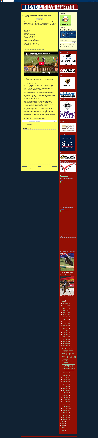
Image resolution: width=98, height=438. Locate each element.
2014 (63, 301)
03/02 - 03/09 (66, 405)
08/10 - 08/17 (66, 339)
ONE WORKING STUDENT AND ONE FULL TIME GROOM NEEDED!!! (68, 365)
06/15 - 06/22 (66, 377)
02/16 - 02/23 (66, 408)
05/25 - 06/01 (66, 383)
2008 (63, 430)
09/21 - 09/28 (66, 328)
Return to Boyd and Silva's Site (67, 46)
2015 (63, 300)
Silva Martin (62, 209)
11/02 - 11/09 (66, 318)
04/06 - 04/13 (66, 395)
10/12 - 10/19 (66, 323)
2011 (63, 425)
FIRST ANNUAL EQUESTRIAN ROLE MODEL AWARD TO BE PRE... (69, 358)
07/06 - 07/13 (66, 372)
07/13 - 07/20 (66, 347)
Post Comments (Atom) (33, 169)
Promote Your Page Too (64, 205)
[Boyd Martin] (64, 203)
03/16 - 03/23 (66, 401)
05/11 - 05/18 (66, 386)
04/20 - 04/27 (66, 392)
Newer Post (24, 166)
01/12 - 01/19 (66, 417)
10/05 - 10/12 (66, 325)
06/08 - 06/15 (66, 379)
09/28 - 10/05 (66, 327)
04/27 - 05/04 (66, 390)
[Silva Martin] (64, 232)
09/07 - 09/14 (66, 332)
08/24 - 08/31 (66, 336)
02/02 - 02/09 (66, 412)
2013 (63, 421)
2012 (63, 423)
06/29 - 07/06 (66, 374)
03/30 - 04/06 (66, 397)
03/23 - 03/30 (66, 399)
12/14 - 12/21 (66, 307)
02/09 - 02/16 (66, 410)
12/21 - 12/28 (66, 305)
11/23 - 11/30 (66, 312)
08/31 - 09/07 (66, 334)
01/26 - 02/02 (66, 414)
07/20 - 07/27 (66, 345)
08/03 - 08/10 (66, 341)
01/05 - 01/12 (66, 419)
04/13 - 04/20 (66, 394)
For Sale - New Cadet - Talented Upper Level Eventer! (67, 350)
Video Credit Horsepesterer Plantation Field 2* (34, 49)
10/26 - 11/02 (66, 319)
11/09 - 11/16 (66, 316)
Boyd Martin (62, 180)
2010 (63, 427)
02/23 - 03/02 (66, 406)
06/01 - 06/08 (66, 381)
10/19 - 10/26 (66, 321)
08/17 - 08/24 (66, 338)
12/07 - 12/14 (66, 308)
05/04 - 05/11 (66, 388)
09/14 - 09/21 (66, 330)
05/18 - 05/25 (66, 384)
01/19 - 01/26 (66, 415)
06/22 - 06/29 (66, 375)
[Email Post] (54, 121)
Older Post (54, 166)
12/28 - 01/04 (66, 303)
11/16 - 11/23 (66, 314)
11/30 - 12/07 (66, 310)
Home (39, 166)
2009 (63, 429)
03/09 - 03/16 (66, 403)
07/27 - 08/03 (66, 343)
